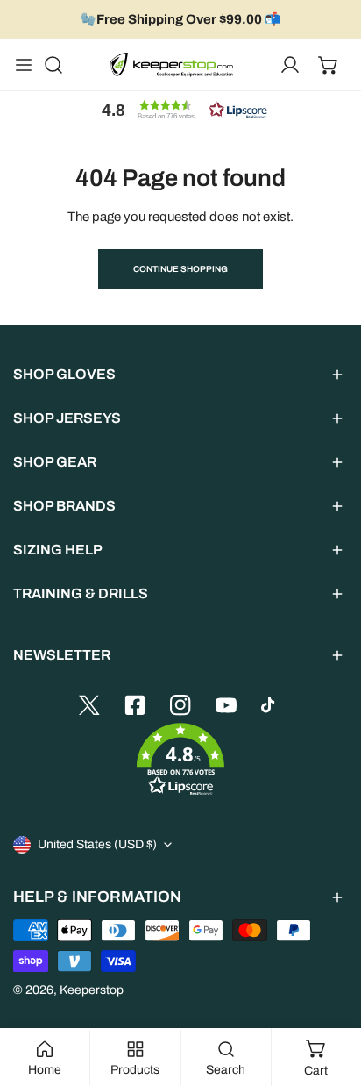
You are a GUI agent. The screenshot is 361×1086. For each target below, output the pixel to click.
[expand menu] (23, 65)
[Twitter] (89, 705)
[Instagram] (180, 705)
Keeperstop (92, 990)
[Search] (53, 65)
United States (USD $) (97, 844)
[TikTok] (271, 705)
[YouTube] (226, 705)
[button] (328, 65)
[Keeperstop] (171, 65)
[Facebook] (135, 705)
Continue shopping (180, 269)
